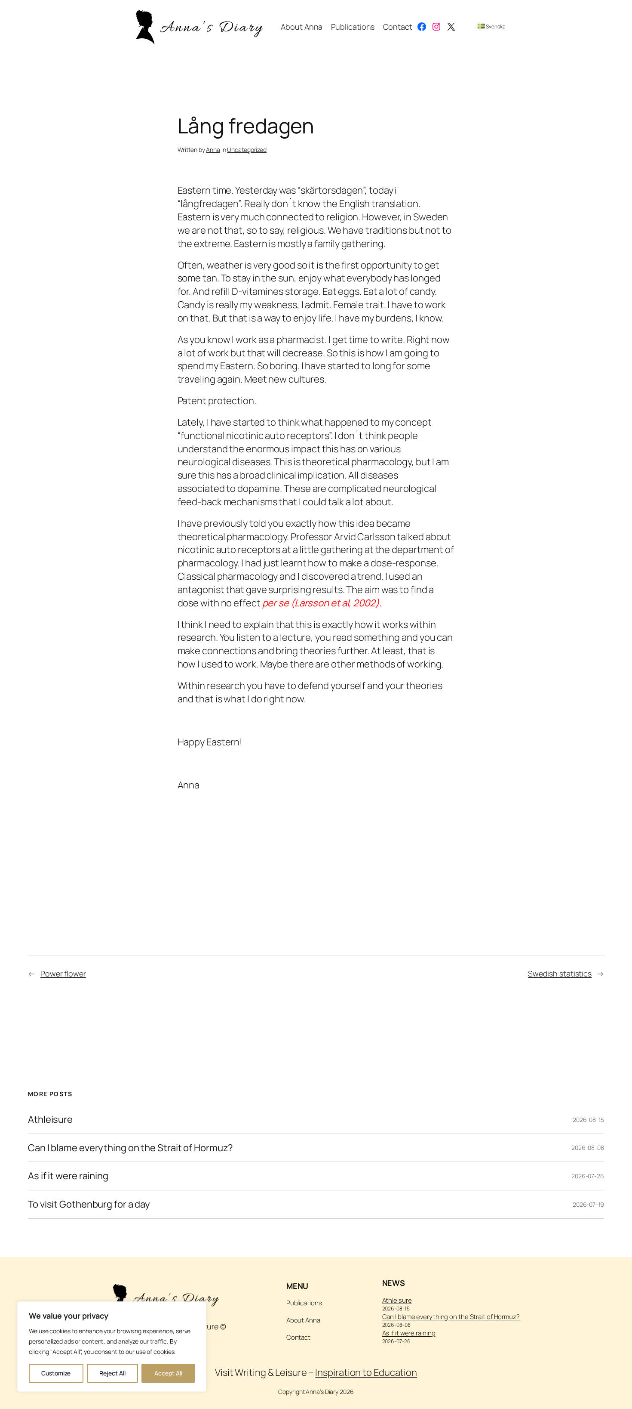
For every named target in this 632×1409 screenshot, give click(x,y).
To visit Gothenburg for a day (89, 1204)
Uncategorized (247, 149)
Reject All (112, 1373)
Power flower (63, 973)
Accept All (168, 1373)
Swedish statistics (560, 973)
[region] (111, 1346)
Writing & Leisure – (326, 1372)
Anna (213, 149)
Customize (56, 1373)
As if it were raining (68, 1176)
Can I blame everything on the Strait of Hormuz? (130, 1148)
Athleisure (50, 1119)
